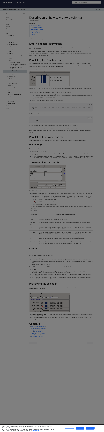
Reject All (80, 428)
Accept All (90, 428)
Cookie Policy (36, 430)
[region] (52, 428)
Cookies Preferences (69, 428)
